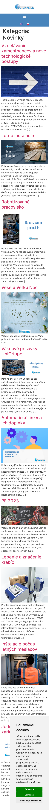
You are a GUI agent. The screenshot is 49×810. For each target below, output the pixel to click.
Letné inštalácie (17, 135)
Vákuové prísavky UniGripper (19, 351)
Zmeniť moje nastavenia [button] (30, 800)
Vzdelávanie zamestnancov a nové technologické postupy (23, 53)
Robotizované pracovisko (15, 204)
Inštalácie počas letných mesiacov (19, 646)
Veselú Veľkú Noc (19, 287)
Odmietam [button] (29, 795)
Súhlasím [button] (29, 789)
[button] (24, 17)
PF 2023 (10, 500)
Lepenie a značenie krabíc (21, 559)
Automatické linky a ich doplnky (21, 420)
